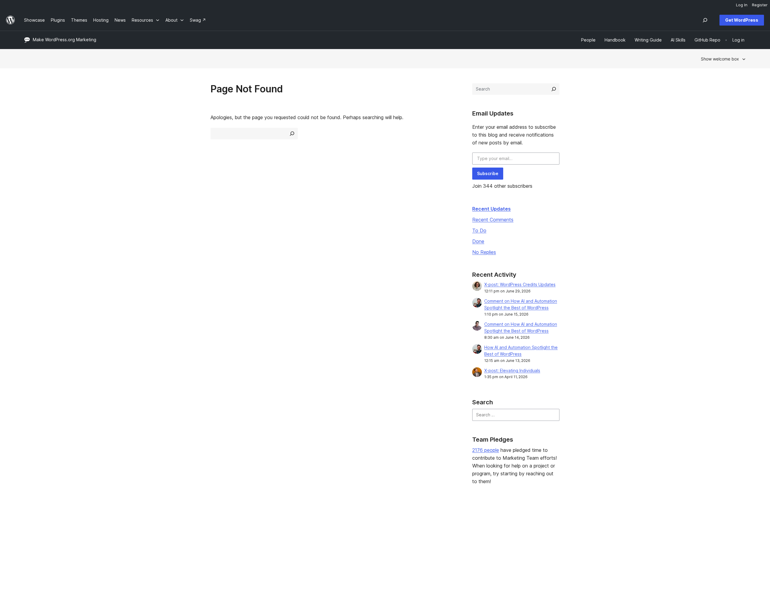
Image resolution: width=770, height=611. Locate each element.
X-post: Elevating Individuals (512, 370)
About (30, 524)
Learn (320, 524)
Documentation (330, 534)
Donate (471, 543)
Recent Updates (491, 209)
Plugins (177, 543)
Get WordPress (741, 20)
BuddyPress (621, 553)
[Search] (553, 89)
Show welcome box (720, 58)
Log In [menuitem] (741, 4)
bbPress (617, 543)
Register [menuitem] (760, 4)
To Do (479, 230)
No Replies (484, 252)
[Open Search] (705, 20)
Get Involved (474, 524)
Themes (178, 534)
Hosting (31, 543)
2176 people (485, 450)
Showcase (180, 524)
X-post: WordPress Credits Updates (520, 284)
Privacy (31, 553)
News (29, 534)
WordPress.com (624, 524)
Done (478, 241)
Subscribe (487, 173)
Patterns (178, 553)
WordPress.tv (331, 553)
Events (467, 534)
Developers (327, 543)
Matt (613, 534)
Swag (469, 553)
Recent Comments (492, 220)
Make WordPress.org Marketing (64, 39)
